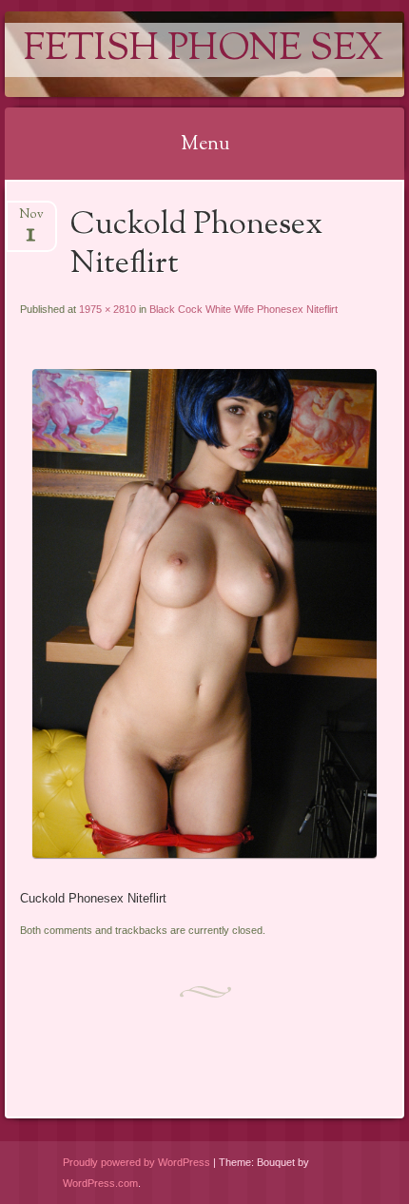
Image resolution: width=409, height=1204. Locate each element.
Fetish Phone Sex (203, 50)
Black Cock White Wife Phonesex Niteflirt (243, 309)
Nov (31, 220)
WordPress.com (100, 1183)
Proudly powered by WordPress (136, 1162)
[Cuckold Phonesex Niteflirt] (204, 853)
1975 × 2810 (107, 309)
